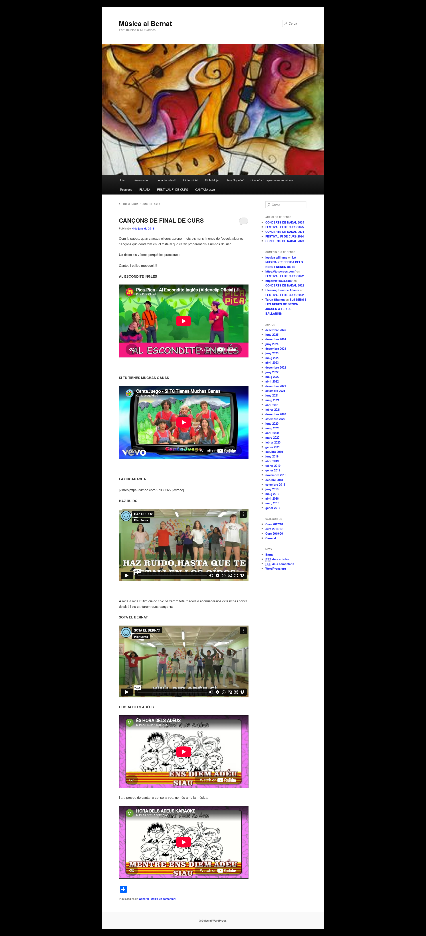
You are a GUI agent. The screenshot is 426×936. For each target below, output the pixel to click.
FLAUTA (144, 189)
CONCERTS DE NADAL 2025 (284, 222)
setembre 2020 (275, 419)
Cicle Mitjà (212, 180)
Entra (269, 554)
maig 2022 (272, 377)
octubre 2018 (274, 480)
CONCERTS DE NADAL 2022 (284, 285)
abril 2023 (272, 362)
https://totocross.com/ (280, 271)
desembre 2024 (275, 339)
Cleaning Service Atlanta (282, 290)
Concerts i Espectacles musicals (271, 180)
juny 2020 (271, 423)
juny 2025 (271, 334)
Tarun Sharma (275, 299)
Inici (122, 180)
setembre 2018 (275, 484)
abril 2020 (272, 433)
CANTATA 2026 (205, 189)
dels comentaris (279, 564)
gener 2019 (272, 470)
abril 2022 (272, 381)
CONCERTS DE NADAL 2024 (284, 232)
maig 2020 (272, 428)
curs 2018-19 (273, 529)
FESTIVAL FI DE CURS (172, 189)
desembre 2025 (275, 330)
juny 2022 (271, 372)
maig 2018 (272, 494)
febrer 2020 (272, 442)
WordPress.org (275, 568)
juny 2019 (271, 456)
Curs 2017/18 (274, 524)
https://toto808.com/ (279, 281)
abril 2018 (272, 498)
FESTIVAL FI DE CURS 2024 (284, 236)
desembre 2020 (275, 414)
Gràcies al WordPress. (213, 920)
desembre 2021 (275, 386)
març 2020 (272, 437)
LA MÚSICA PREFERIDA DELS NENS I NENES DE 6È (284, 262)
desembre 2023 (275, 348)
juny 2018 (271, 489)
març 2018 (272, 503)
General (144, 899)
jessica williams (276, 257)
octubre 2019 (274, 451)
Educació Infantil (165, 180)
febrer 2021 (272, 409)
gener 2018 (272, 508)
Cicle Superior (235, 180)
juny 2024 (271, 344)
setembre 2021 (275, 391)
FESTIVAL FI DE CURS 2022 (284, 276)
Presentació (140, 180)
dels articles (277, 559)
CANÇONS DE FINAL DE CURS (161, 220)
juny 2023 (271, 353)
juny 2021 (271, 395)
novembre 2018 (275, 475)
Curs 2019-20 (274, 533)
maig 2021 (272, 400)
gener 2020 (272, 447)
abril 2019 (272, 461)
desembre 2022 (275, 367)
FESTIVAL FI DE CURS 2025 (284, 227)
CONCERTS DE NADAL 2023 (284, 241)
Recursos (126, 189)
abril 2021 (272, 405)
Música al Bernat (145, 23)
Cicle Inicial (190, 180)
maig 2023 (272, 358)
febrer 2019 (272, 465)
